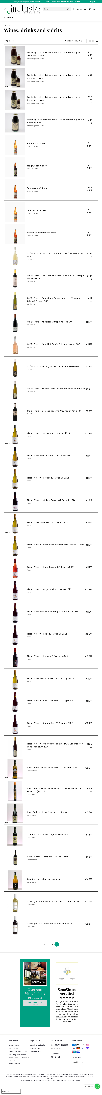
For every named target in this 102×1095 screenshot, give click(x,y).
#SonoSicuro (72, 1009)
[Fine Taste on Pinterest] (59, 1057)
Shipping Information (17, 1055)
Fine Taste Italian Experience (67, 1002)
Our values (13, 1048)
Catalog (8, 18)
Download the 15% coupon (34, 1003)
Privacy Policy (35, 1048)
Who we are (14, 1045)
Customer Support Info (18, 1051)
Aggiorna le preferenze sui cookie (68, 1080)
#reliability (61, 1017)
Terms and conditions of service (19, 1059)
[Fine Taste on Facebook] (56, 1057)
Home (6, 25)
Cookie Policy (35, 1051)
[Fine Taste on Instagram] (52, 1057)
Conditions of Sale (37, 1045)
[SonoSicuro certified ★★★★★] (67, 974)
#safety (74, 1017)
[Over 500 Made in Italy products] (35, 974)
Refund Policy (14, 1063)
